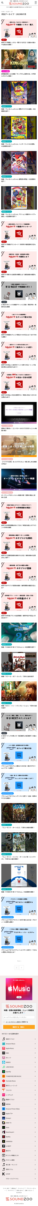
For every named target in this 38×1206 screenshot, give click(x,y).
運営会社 (13, 1188)
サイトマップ (21, 1188)
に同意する (17, 1022)
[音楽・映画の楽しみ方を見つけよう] (19, 3)
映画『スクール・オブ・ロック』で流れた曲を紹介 (17, 676)
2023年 (7, 11)
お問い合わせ (19, 1190)
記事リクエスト (28, 1190)
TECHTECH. (19, 1192)
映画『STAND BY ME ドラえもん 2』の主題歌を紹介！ (18, 647)
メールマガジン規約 (13, 1022)
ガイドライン (11, 1190)
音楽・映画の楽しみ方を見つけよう (19, 1196)
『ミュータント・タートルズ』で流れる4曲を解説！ (18, 827)
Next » (19, 961)
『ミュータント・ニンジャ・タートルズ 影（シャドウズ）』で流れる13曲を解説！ (18, 858)
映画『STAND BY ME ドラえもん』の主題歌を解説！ (18, 892)
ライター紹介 (6, 1188)
